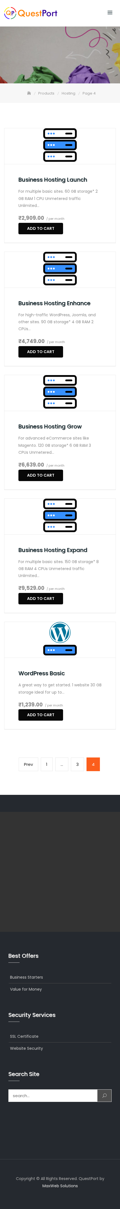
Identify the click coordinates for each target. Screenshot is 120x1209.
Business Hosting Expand (52, 550)
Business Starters (26, 977)
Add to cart (40, 228)
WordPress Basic (41, 673)
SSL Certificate (24, 1036)
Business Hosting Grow (50, 426)
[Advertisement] (60, 872)
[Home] (29, 93)
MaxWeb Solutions (60, 1186)
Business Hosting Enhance (54, 303)
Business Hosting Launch (52, 180)
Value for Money (26, 989)
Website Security (26, 1048)
